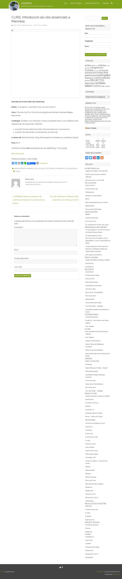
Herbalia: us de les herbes (93, 195)
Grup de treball (76, 3)
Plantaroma (88, 487)
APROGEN (88, 506)
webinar (107, 86)
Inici (65, 3)
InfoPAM (26, 3)
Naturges (88, 473)
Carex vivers (89, 540)
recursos (90, 83)
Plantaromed (89, 490)
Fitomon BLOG (90, 278)
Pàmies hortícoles (90, 477)
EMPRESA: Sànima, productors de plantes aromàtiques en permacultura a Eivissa (29, 199)
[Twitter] (60, 567)
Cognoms (89, 41)
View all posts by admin (33, 184)
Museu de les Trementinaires (94, 292)
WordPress (116, 574)
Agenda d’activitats (92, 3)
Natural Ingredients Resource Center (96, 202)
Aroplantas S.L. (89, 266)
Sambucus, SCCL (90, 494)
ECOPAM (88, 543)
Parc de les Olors (90, 221)
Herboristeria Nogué (91, 282)
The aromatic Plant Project (93, 209)
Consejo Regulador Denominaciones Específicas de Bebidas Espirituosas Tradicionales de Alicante (96, 249)
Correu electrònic (22, 258)
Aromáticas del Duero (92, 403)
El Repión (88, 516)
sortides (100, 83)
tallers (89, 85)
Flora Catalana (89, 326)
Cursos (17, 171)
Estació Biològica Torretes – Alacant (96, 368)
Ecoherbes (88, 364)
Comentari (19, 227)
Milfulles (87, 467)
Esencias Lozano (90, 444)
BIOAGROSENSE (90, 420)
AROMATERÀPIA (20, 168)
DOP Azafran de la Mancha (93, 255)
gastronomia (92, 75)
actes (88, 65)
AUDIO (107, 65)
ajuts (93, 66)
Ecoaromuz (88, 426)
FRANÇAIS (106, 3)
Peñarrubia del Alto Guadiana (94, 484)
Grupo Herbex (89, 447)
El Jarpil (87, 440)
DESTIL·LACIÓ (39, 168)
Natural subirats (90, 470)
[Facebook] (62, 567)
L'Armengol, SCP (90, 457)
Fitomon (87, 528)
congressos (96, 67)
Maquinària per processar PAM (94, 180)
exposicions (91, 72)
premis (87, 81)
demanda (96, 70)
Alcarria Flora (89, 263)
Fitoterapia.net (89, 192)
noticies (105, 77)
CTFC (3, 571)
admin (15, 25)
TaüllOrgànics (89, 501)
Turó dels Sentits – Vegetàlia (94, 306)
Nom (16, 250)
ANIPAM (87, 214)
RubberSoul (100, 571)
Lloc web (18, 267)
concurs (87, 68)
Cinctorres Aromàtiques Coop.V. (95, 423)
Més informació (17, 154)
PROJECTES (97, 80)
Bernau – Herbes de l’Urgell (93, 416)
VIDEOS (97, 86)
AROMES (30, 168)
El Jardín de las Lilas (91, 189)
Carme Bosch (89, 272)
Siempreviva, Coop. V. (92, 497)
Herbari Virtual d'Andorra (92, 341)
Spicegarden (89, 557)
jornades (105, 75)
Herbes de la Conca (91, 450)
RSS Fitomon (91, 128)
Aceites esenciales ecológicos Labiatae (97, 260)
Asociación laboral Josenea (93, 413)
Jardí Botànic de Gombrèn (93, 285)
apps (96, 65)
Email (87, 46)
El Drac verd (89, 433)
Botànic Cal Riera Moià (92, 361)
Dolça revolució (90, 185)
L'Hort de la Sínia (90, 289)
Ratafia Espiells (89, 206)
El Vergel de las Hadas (92, 275)
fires (106, 72)
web (103, 86)
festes (100, 72)
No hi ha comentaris (41, 25)
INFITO (87, 199)
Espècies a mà (89, 519)
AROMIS (87, 406)
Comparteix (43, 163)
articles (102, 65)
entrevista (103, 70)
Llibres (97, 78)
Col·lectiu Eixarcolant (91, 218)
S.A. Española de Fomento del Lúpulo (97, 224)
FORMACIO (60, 168)
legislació (89, 78)
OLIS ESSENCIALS (71, 168)
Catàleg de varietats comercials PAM (96, 171)
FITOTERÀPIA (50, 168)
